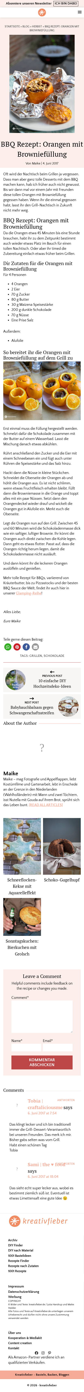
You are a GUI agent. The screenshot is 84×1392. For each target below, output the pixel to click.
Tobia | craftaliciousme (45, 1104)
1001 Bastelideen (19, 1256)
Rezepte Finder (18, 1261)
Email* (48, 1041)
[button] (7, 646)
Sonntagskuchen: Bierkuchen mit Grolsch (22, 947)
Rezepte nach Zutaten (23, 1266)
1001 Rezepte (17, 1271)
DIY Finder (15, 1245)
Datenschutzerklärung (23, 1292)
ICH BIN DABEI (66, 3)
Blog (25, 26)
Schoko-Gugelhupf (62, 880)
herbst (37, 26)
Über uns (14, 1333)
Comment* (20, 998)
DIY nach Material (20, 1250)
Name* (16, 1041)
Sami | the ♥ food (46, 1164)
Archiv (12, 1240)
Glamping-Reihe (28, 593)
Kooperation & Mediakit (25, 1338)
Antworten (66, 1100)
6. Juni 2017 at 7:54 (42, 1113)
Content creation (20, 1343)
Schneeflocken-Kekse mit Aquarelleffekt (22, 886)
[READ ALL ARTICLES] (46, 805)
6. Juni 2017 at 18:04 (43, 1177)
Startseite (12, 26)
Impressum (16, 1286)
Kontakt (13, 1348)
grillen (35, 656)
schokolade (54, 656)
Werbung (14, 1297)
